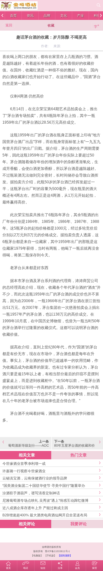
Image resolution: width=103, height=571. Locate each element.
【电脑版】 (37, 555)
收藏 (51, 25)
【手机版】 (50, 555)
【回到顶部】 (65, 555)
